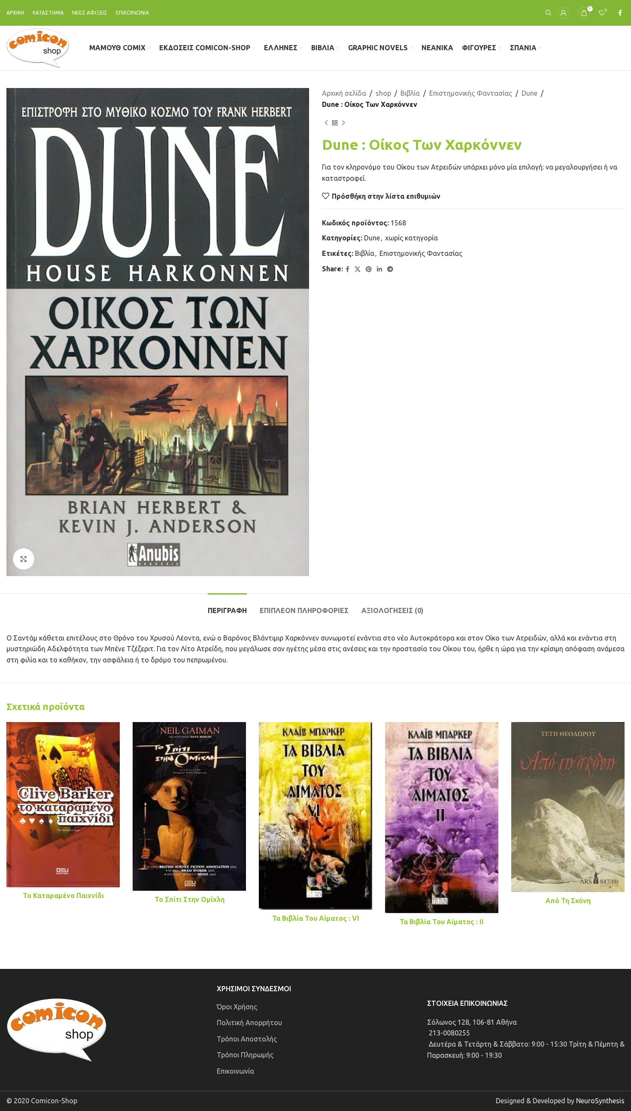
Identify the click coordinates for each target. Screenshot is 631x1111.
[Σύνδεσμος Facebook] (620, 13)
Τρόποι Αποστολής (247, 1039)
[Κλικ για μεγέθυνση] (23, 559)
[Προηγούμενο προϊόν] (326, 122)
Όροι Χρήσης (237, 1007)
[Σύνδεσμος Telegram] (390, 269)
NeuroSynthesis (600, 1101)
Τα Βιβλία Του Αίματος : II (442, 922)
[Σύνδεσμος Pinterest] (368, 269)
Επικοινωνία (235, 1071)
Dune (529, 93)
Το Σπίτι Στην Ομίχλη (189, 899)
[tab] (227, 606)
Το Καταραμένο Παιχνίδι (63, 895)
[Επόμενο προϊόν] (343, 122)
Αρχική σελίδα (344, 93)
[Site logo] (38, 47)
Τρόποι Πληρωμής (245, 1055)
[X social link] (357, 269)
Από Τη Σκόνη (568, 901)
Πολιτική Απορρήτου (249, 1022)
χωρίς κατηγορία (411, 238)
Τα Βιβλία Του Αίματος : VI (315, 918)
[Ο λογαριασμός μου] (563, 12)
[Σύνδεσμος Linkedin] (379, 269)
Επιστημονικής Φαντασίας (470, 93)
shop (383, 93)
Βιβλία (410, 93)
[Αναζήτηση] (547, 12)
